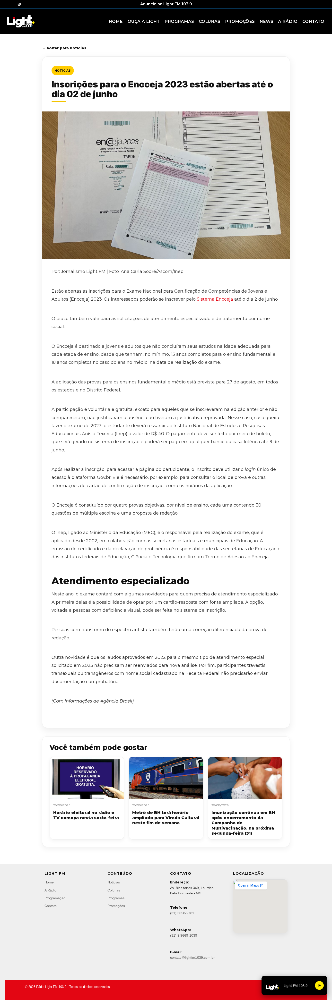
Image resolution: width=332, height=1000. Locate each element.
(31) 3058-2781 (182, 913)
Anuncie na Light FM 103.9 (166, 4)
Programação (54, 898)
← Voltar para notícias (64, 48)
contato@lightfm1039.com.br (192, 957)
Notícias (62, 70)
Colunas (113, 890)
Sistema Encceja (215, 299)
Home (49, 882)
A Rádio (50, 890)
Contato (50, 906)
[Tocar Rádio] (319, 985)
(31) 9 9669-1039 (183, 935)
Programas (115, 898)
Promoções (116, 906)
